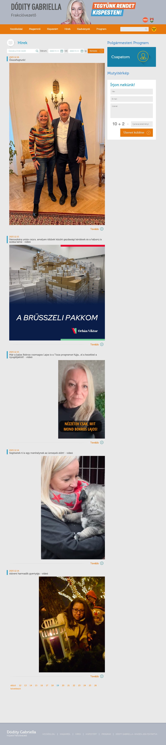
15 (36, 685)
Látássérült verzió (154, 29)
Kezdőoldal (16, 29)
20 (63, 685)
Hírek (68, 29)
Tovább (94, 229)
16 (42, 685)
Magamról (35, 29)
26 (95, 685)
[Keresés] (146, 29)
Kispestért (52, 29)
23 (79, 685)
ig (86, 51)
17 (47, 685)
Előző (13, 685)
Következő (16, 688)
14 (31, 685)
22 (74, 685)
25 (90, 685)
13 (25, 685)
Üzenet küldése (134, 132)
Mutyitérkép (118, 73)
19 (58, 685)
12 (20, 685)
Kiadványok (83, 29)
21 (68, 685)
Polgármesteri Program (128, 43)
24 (84, 685)
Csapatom (120, 57)
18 (52, 685)
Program (101, 29)
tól (66, 51)
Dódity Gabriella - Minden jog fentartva (136, 734)
